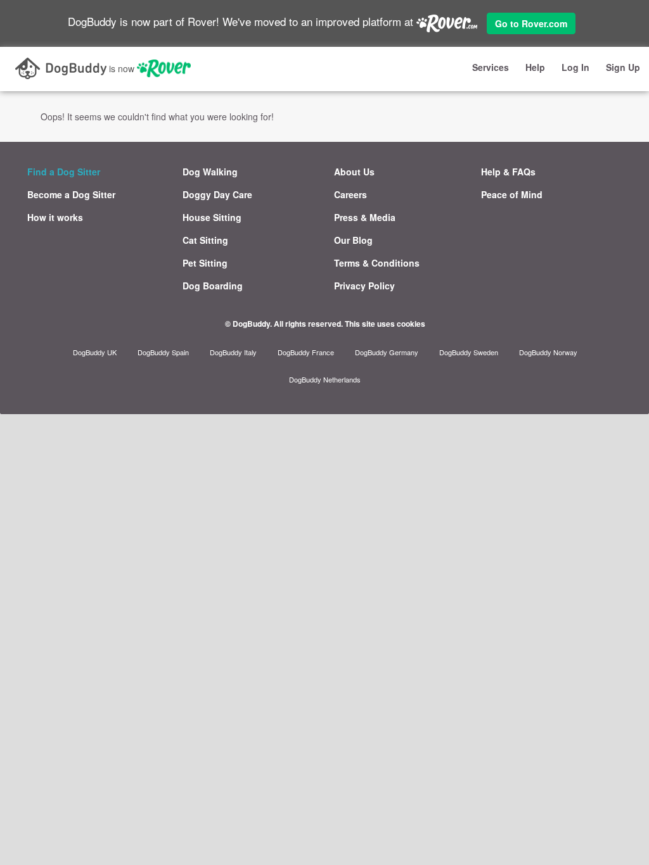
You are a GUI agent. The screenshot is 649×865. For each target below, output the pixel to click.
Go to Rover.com (531, 23)
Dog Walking (210, 171)
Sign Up (623, 67)
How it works (55, 217)
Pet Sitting (205, 262)
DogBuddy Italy (233, 352)
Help (535, 67)
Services (490, 67)
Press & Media (364, 217)
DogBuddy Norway (548, 352)
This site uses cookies (385, 323)
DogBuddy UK (95, 352)
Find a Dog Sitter (63, 171)
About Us (354, 171)
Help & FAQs (508, 171)
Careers (350, 194)
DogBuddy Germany (386, 352)
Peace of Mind (512, 194)
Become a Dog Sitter (71, 194)
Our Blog (353, 240)
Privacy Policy (364, 285)
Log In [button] (575, 67)
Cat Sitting (205, 240)
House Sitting (212, 217)
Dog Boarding (213, 285)
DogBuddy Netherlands (325, 379)
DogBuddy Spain (163, 352)
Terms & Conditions (377, 262)
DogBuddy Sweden (468, 352)
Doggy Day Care (217, 194)
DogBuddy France (306, 352)
